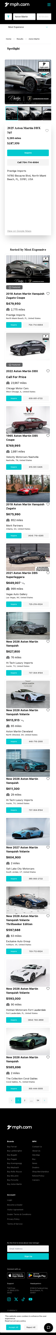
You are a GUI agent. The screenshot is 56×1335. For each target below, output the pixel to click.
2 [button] (24, 1100)
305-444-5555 (36, 1088)
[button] (12, 1100)
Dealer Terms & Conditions (19, 1214)
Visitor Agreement (15, 1210)
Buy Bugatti (12, 1155)
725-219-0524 (36, 604)
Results (20, 39)
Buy (34, 1159)
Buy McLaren (13, 1176)
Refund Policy (38, 1176)
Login (9, 1200)
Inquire (28, 153)
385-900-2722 (36, 879)
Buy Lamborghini (14, 1151)
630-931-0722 (36, 398)
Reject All (31, 1327)
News (34, 1163)
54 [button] (38, 1100)
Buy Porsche (12, 1180)
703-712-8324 (36, 951)
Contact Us (37, 1147)
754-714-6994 (36, 325)
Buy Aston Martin (14, 1184)
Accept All (13, 1327)
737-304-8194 (36, 673)
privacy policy (19, 1321)
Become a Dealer (15, 1205)
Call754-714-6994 (28, 162)
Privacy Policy (13, 1219)
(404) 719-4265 (35, 536)
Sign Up (28, 1256)
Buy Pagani (12, 1159)
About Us (36, 1151)
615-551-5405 (35, 467)
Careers (36, 1180)
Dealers (35, 1168)
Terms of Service (15, 1224)
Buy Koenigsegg (14, 1163)
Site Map (36, 1155)
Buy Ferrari (12, 1147)
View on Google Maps (19, 231)
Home (8, 39)
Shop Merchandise (40, 1172)
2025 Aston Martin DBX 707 (23, 130)
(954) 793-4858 (35, 1020)
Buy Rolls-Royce (14, 1172)
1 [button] (18, 1100)
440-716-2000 (36, 741)
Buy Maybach (13, 1168)
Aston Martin (34, 39)
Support (10, 1284)
